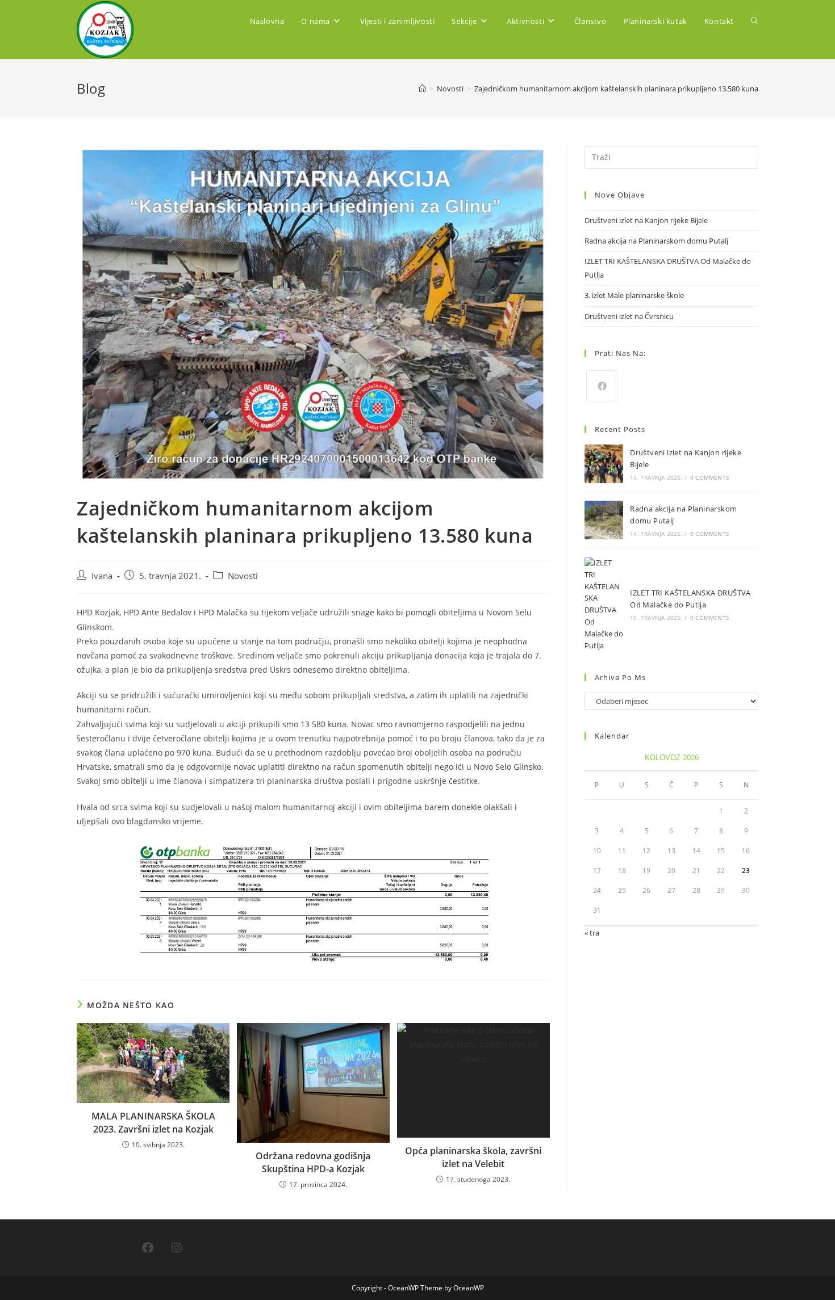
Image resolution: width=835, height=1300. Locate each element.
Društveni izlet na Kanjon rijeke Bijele (646, 220)
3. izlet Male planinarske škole (634, 295)
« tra (591, 933)
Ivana (101, 576)
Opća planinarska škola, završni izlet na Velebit (473, 1156)
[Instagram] (176, 1247)
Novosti (243, 576)
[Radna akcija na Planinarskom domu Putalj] (603, 520)
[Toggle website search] (754, 21)
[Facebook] (601, 385)
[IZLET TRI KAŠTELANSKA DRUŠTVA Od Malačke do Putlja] (603, 604)
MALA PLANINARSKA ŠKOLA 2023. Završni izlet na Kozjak (153, 1122)
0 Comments (709, 477)
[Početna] (422, 88)
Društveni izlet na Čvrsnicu (629, 316)
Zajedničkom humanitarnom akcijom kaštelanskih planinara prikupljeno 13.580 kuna (616, 88)
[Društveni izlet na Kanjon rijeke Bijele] (603, 463)
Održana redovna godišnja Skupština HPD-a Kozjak (313, 1162)
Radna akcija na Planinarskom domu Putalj (656, 241)
